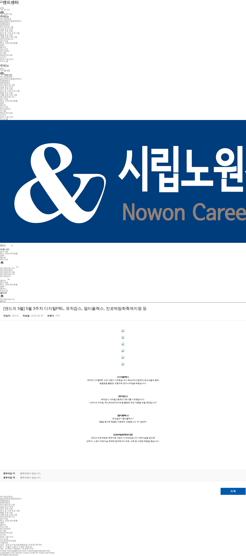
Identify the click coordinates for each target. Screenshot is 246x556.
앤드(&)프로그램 (7, 85)
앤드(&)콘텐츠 (6, 77)
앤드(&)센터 (5, 109)
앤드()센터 (4, 51)
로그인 (5, 10)
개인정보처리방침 (8, 541)
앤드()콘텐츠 (5, 19)
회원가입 (6, 14)
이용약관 (4, 543)
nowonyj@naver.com (16, 551)
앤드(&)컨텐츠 (6, 270)
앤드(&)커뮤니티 (7, 97)
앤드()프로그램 (6, 27)
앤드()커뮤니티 (6, 39)
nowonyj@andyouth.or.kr (39, 551)
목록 (233, 491)
